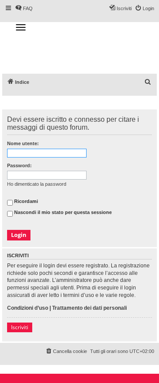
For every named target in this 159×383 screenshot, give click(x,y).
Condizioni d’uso (27, 308)
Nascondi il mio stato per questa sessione (62, 212)
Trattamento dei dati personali (89, 308)
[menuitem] (148, 82)
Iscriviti (19, 327)
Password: (19, 165)
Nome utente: (23, 143)
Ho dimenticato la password (36, 184)
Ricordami (25, 201)
